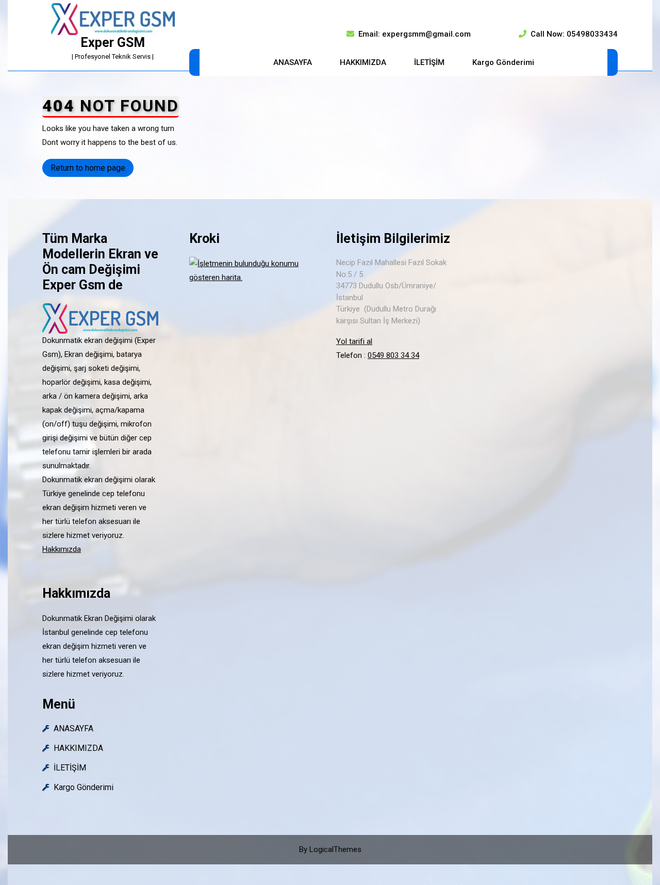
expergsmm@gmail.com (426, 34)
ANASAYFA (292, 62)
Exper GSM (112, 42)
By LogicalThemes (330, 849)
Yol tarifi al (354, 341)
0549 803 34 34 (393, 355)
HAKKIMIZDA (363, 62)
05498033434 (592, 34)
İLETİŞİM (429, 62)
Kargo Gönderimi (503, 62)
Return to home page (92, 169)
